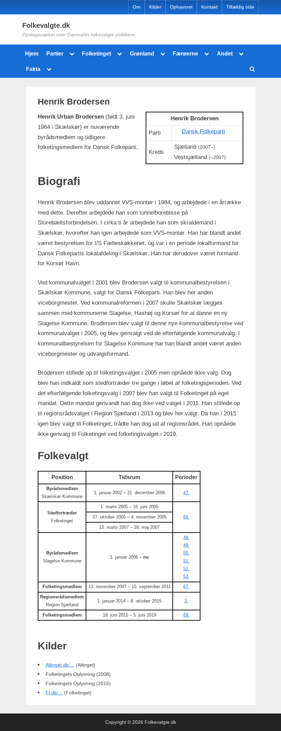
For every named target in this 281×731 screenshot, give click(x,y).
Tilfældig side (240, 7)
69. (186, 615)
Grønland (142, 53)
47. (186, 492)
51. (186, 560)
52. (186, 568)
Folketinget (96, 53)
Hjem (31, 53)
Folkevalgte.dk (46, 25)
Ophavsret (181, 7)
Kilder (155, 7)
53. (186, 576)
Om (136, 7)
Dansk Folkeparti (203, 131)
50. (186, 553)
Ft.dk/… (54, 692)
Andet (225, 53)
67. (186, 586)
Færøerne (185, 53)
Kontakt (209, 7)
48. (186, 537)
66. (186, 517)
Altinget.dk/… (60, 665)
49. (186, 545)
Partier (54, 53)
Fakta (33, 69)
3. (186, 601)
